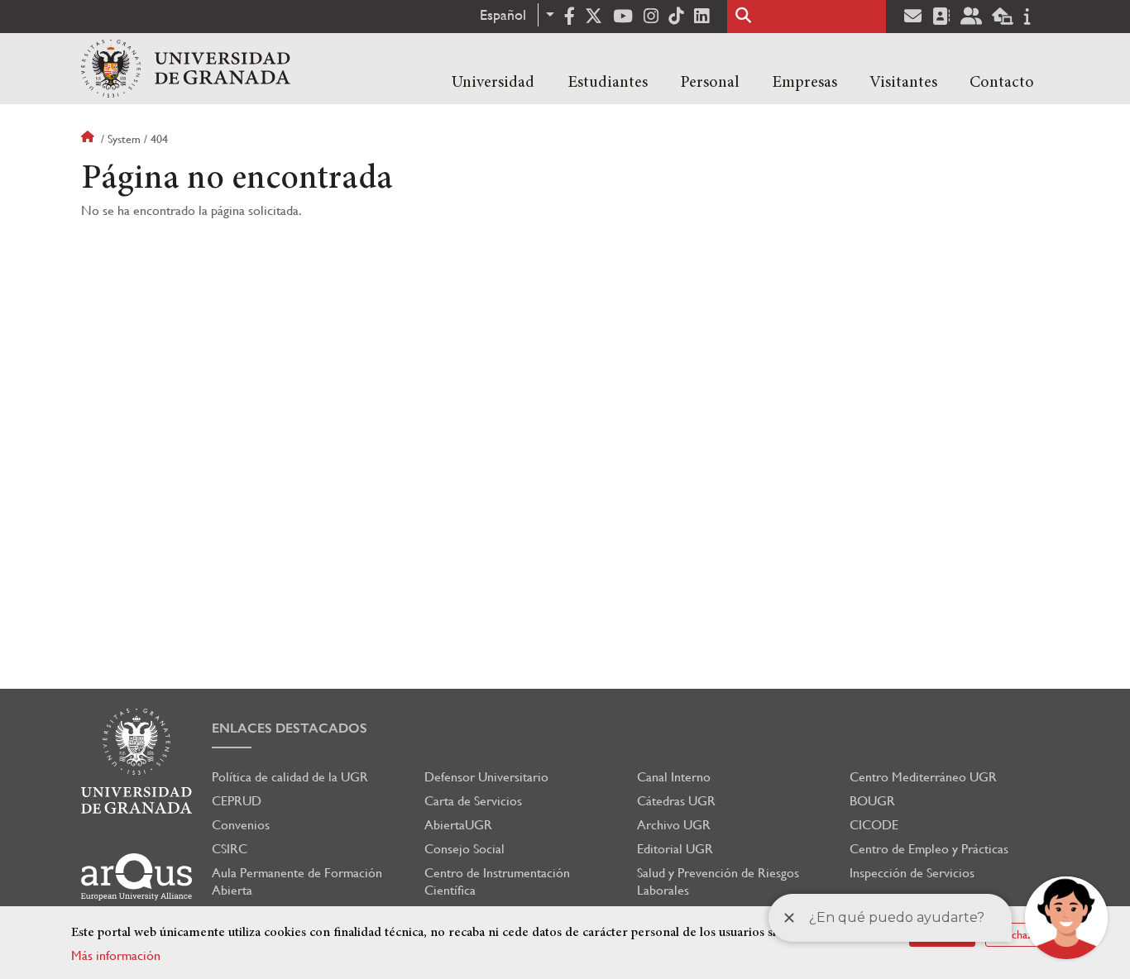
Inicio (89, 139)
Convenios (241, 825)
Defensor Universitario (486, 777)
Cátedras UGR (676, 801)
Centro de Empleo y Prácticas (929, 849)
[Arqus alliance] (136, 876)
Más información (115, 955)
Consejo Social (464, 849)
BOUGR (872, 801)
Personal (710, 82)
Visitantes (903, 82)
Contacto (1002, 82)
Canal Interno (674, 777)
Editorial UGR (675, 849)
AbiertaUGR (458, 825)
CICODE (874, 825)
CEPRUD (236, 801)
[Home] (185, 69)
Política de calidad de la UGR (290, 777)
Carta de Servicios (473, 801)
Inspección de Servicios (912, 873)
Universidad (493, 82)
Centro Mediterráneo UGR (923, 777)
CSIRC (229, 849)
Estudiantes (607, 82)
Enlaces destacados (289, 728)
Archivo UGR (674, 825)
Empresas (804, 82)
